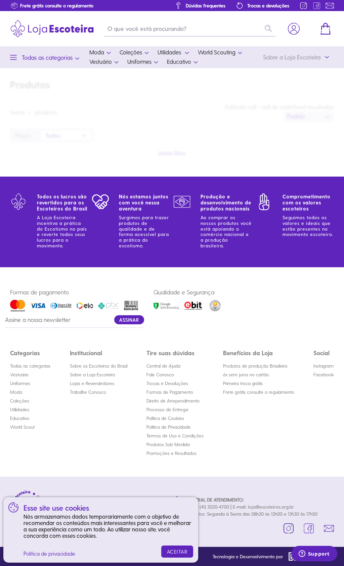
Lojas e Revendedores (92, 383)
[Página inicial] (52, 28)
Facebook (323, 374)
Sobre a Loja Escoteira (92, 374)
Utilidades (19, 409)
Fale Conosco (160, 374)
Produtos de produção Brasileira (255, 366)
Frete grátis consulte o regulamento (258, 392)
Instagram (323, 366)
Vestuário (19, 374)
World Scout (22, 427)
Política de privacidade (49, 553)
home (17, 111)
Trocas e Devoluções (167, 383)
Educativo (19, 418)
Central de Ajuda (163, 366)
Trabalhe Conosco (88, 392)
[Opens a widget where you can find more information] (314, 554)
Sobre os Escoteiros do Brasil (98, 366)
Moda (16, 392)
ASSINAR (129, 320)
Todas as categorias (30, 366)
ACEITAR (177, 552)
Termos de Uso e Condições (175, 435)
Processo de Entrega (167, 409)
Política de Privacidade (168, 427)
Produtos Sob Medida (168, 444)
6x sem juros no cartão (246, 374)
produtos (46, 111)
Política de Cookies (165, 418)
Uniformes (20, 383)
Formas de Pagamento (169, 392)
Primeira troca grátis (243, 383)
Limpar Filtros (172, 152)
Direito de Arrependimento (173, 401)
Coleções (19, 401)
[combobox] (309, 116)
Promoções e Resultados (171, 453)
